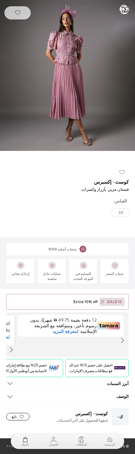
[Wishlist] (17, 13)
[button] (67, 76)
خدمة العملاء (125, 8)
